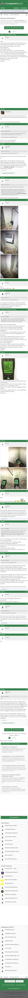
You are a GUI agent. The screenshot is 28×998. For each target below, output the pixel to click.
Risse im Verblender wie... (11, 898)
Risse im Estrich (9, 855)
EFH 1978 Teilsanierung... (11, 859)
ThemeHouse (18, 993)
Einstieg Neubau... (9, 883)
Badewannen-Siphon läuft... (12, 847)
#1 (26, 34)
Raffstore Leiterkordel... (11, 894)
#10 (26, 352)
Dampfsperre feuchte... (10, 933)
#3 (26, 124)
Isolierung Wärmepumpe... (11, 887)
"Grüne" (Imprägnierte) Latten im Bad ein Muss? (13, 765)
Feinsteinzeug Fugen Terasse (12, 851)
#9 (26, 309)
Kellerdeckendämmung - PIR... (12, 955)
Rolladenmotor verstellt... (11, 825)
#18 (26, 625)
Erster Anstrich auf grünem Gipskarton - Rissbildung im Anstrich (11, 775)
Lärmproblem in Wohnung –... (12, 959)
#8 (26, 290)
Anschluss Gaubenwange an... (12, 944)
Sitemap (7, 985)
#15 (26, 553)
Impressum (12, 985)
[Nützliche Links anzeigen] (26, 15)
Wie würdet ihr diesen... (11, 836)
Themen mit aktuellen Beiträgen (17, 11)
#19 (26, 634)
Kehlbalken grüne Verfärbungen (9, 747)
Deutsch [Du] (19, 981)
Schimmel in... (8, 966)
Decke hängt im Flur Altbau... (12, 952)
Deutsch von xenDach (20, 992)
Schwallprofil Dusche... (10, 829)
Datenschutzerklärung (13, 988)
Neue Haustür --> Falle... (11, 868)
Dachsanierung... (9, 844)
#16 (26, 591)
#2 (26, 109)
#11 (26, 440)
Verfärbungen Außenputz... (11, 833)
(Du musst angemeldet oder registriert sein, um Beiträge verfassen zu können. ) (14, 734)
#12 (26, 490)
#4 (26, 143)
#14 (26, 521)
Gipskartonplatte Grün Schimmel (10, 786)
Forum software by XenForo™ (9, 992)
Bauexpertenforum (9, 981)
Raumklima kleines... (10, 929)
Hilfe (4, 985)
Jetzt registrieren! (14, 817)
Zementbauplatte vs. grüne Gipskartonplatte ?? (13, 756)
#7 (26, 280)
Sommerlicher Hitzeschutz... (12, 963)
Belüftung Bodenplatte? (11, 970)
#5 (26, 177)
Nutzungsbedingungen (20, 985)
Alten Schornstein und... (11, 937)
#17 (26, 603)
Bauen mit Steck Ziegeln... (11, 879)
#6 (26, 199)
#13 (26, 503)
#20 (26, 689)
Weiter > (14, 31)
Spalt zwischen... (9, 840)
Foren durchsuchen (5, 11)
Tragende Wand (9, 940)
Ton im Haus (8, 948)
